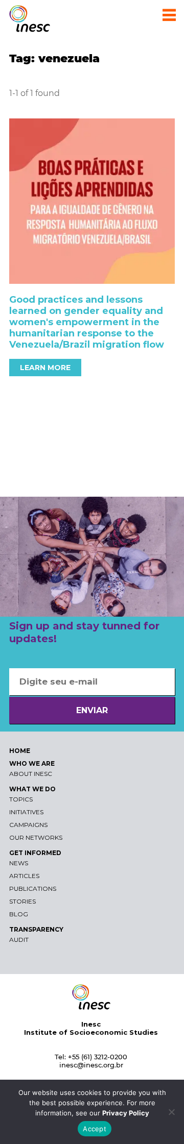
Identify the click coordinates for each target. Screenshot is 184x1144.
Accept (94, 1129)
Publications (32, 888)
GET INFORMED (35, 853)
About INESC (30, 773)
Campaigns (28, 825)
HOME (19, 750)
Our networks (35, 837)
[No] (171, 1112)
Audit (19, 939)
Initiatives (26, 812)
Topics (21, 799)
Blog (18, 914)
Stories (22, 901)
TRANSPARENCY (36, 929)
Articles (24, 876)
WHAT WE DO (32, 789)
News (18, 863)
